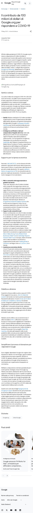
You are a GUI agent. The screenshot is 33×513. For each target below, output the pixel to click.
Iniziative (23, 9)
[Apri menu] (2, 3)
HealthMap (6, 142)
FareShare (6, 243)
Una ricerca (6, 255)
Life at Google (17, 417)
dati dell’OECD (11, 163)
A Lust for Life (24, 243)
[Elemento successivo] (7, 476)
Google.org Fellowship (7, 69)
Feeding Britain (23, 241)
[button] (31, 31)
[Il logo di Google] (4, 490)
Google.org (6, 417)
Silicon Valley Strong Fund (10, 234)
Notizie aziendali (14, 9)
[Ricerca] (25, 3)
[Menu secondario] (30, 3)
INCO (13, 320)
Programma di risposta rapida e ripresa (14, 201)
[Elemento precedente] (3, 476)
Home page (4, 9)
